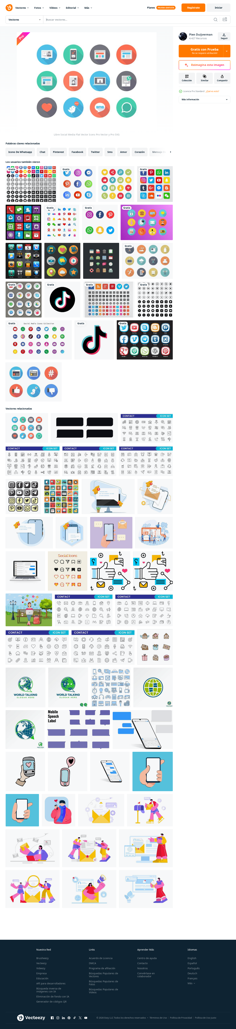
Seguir (224, 38)
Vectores (20, 7)
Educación (42, 978)
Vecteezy (41, 963)
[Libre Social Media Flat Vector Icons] (27, 428)
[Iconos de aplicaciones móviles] (24, 261)
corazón (140, 152)
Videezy (40, 968)
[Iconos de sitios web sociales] (109, 299)
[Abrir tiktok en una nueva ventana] (74, 1017)
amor (123, 152)
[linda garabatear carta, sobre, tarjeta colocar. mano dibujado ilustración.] (155, 647)
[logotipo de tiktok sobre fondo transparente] (62, 299)
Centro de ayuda (147, 958)
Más (86, 7)
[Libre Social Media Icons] (31, 184)
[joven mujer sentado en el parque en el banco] (29, 609)
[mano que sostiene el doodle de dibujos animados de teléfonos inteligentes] (152, 771)
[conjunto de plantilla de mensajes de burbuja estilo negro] (84, 428)
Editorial (71, 7)
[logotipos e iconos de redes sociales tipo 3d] (39, 340)
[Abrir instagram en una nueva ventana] (57, 1017)
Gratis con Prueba (205, 51)
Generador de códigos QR (51, 1001)
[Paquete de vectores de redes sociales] (24, 299)
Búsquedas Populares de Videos (103, 991)
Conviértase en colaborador (146, 975)
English (192, 958)
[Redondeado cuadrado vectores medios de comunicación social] (145, 340)
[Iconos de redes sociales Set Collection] (116, 184)
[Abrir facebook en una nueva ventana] (52, 1017)
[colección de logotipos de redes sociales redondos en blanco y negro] (155, 299)
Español (192, 963)
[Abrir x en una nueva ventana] (80, 1017)
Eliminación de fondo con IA (52, 996)
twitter (95, 152)
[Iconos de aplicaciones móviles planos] (23, 222)
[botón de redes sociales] (23, 496)
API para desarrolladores (51, 983)
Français (192, 978)
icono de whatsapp (20, 152)
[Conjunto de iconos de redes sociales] (155, 184)
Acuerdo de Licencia (100, 958)
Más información (190, 99)
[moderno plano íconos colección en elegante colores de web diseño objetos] (61, 496)
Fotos (37, 7)
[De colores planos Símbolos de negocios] (147, 222)
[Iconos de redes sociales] (78, 184)
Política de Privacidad (181, 1017)
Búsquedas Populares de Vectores (103, 975)
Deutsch (192, 973)
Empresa (41, 973)
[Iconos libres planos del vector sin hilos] (147, 261)
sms (109, 152)
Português (194, 968)
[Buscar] (215, 19)
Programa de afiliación (102, 968)
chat (42, 152)
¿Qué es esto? (212, 91)
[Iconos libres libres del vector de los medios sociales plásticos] (34, 382)
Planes (151, 7)
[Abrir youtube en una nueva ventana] (85, 1017)
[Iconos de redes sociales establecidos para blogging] (62, 261)
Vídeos (53, 7)
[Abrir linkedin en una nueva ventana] (63, 1017)
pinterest (58, 152)
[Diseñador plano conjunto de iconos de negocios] (101, 261)
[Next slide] (167, 152)
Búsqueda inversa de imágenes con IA (48, 990)
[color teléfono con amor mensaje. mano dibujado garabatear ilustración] (25, 771)
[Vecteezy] (9, 7)
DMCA (92, 963)
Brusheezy (42, 958)
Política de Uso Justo (205, 1017)
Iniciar (218, 7)
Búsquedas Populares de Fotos (103, 983)
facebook (77, 152)
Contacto (142, 963)
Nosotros (142, 968)
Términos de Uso (158, 1017)
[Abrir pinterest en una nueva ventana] (69, 1017)
